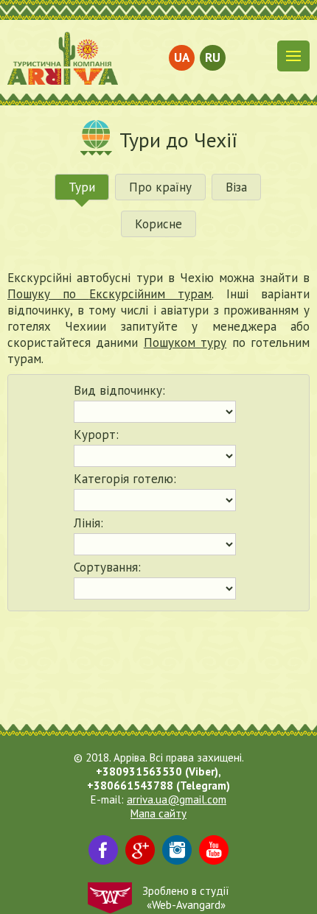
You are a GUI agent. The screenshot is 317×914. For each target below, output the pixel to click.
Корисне (158, 224)
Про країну (160, 187)
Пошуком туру (185, 342)
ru (212, 57)
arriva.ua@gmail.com (176, 799)
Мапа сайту (158, 813)
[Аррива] (62, 58)
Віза (236, 187)
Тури (82, 187)
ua (181, 57)
